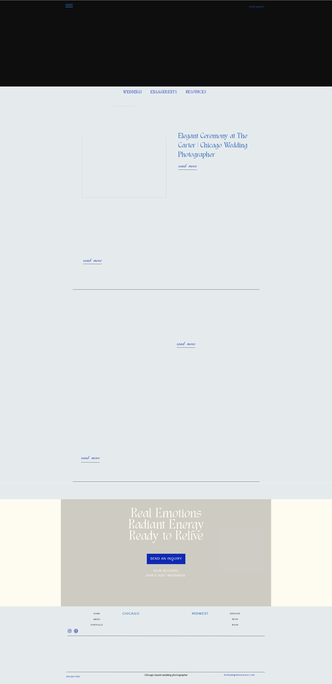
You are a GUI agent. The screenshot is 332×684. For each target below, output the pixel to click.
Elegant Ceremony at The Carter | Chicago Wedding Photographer (212, 146)
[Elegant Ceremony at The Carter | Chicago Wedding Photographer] (124, 152)
